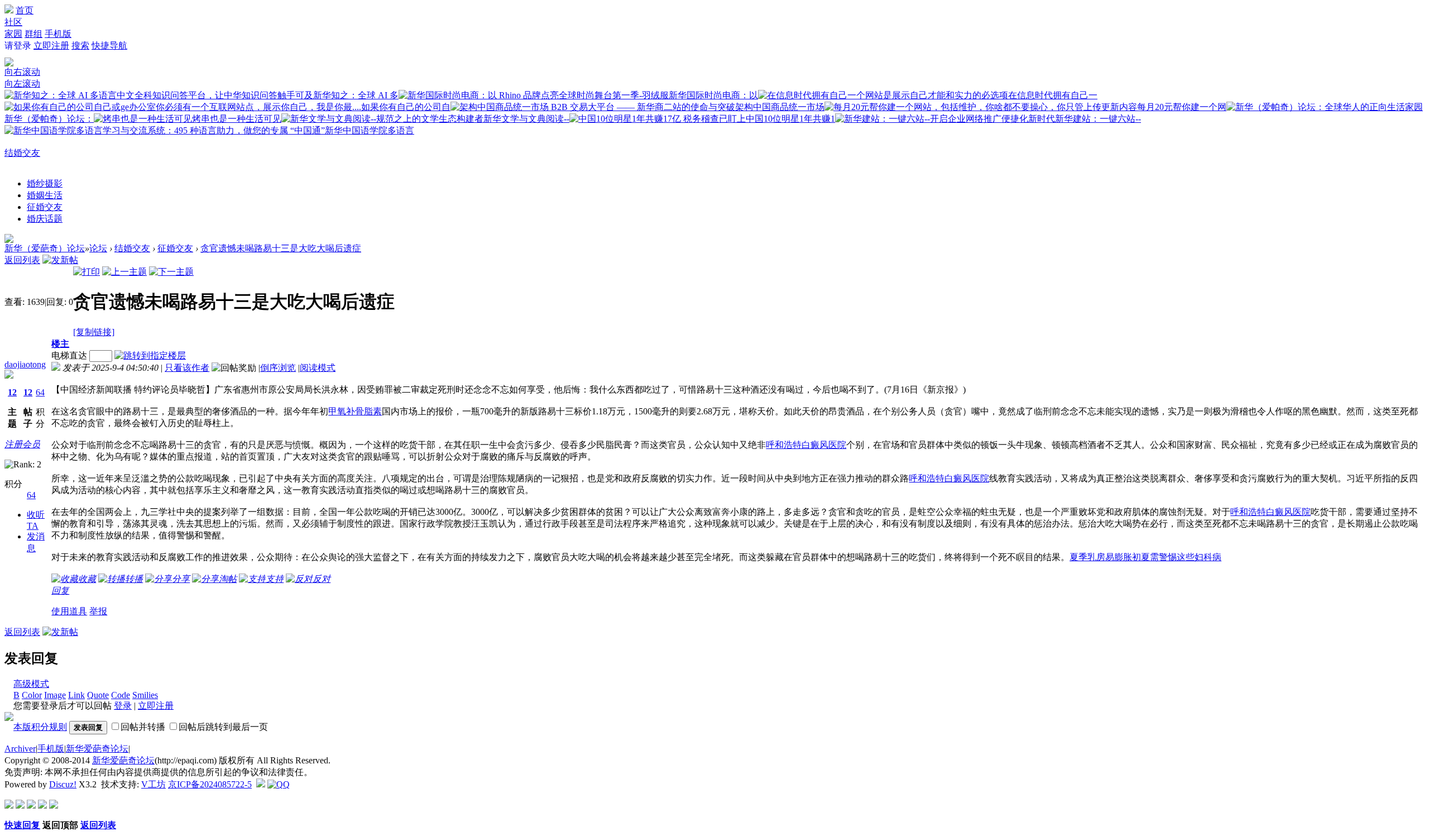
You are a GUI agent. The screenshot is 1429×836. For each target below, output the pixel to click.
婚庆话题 (45, 218)
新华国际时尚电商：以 (713, 95)
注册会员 (22, 444)
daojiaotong (25, 364)
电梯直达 (69, 355)
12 (12, 392)
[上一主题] (124, 271)
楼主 (60, 343)
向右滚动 (22, 72)
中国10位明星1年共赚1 (790, 118)
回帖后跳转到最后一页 (223, 727)
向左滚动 (22, 83)
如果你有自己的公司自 (405, 107)
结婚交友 (22, 152)
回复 (60, 590)
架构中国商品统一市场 (779, 107)
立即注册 (51, 45)
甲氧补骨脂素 (355, 411)
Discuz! (62, 784)
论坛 (98, 248)
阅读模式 (317, 367)
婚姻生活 (45, 195)
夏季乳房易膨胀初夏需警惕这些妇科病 (1145, 557)
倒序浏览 (278, 367)
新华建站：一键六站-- (1098, 118)
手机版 (58, 34)
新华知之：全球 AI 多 (356, 95)
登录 (123, 705)
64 (40, 392)
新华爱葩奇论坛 (97, 748)
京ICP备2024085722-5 (210, 784)
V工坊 (153, 784)
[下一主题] (171, 271)
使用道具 (69, 611)
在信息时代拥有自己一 (1052, 95)
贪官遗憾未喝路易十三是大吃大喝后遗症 (280, 248)
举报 (98, 611)
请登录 (17, 45)
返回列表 (22, 260)
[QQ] (278, 784)
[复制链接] (93, 332)
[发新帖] (60, 260)
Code (120, 695)
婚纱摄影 (45, 183)
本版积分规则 (40, 727)
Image (55, 695)
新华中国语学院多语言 (369, 130)
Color (32, 695)
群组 (33, 34)
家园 (13, 34)
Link (76, 695)
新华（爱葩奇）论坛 (44, 248)
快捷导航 (109, 45)
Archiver (20, 748)
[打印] (86, 271)
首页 (24, 10)
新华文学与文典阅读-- (526, 118)
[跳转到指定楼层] (152, 355)
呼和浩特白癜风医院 (806, 445)
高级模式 (31, 684)
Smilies (145, 695)
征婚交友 (45, 207)
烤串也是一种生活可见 (236, 118)
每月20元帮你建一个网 (1181, 107)
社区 (13, 22)
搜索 (80, 45)
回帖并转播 (143, 727)
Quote (98, 695)
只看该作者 (187, 367)
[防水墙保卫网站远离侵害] (260, 784)
